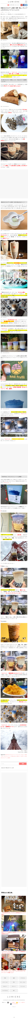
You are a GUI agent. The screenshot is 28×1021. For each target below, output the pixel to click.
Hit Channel (15, 1003)
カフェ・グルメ (7, 12)
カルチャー (5, 986)
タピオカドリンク (13, 754)
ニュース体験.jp (12, 1002)
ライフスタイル (5, 990)
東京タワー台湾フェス (18, 439)
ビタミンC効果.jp (21, 1002)
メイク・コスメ (5, 982)
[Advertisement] (14, 183)
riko (2, 12)
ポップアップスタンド (21, 754)
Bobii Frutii (14, 72)
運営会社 (14, 1006)
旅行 (14, 990)
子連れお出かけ (14, 756)
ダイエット (14, 986)
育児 (14, 982)
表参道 (9, 757)
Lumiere (14, 2)
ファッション (22, 986)
